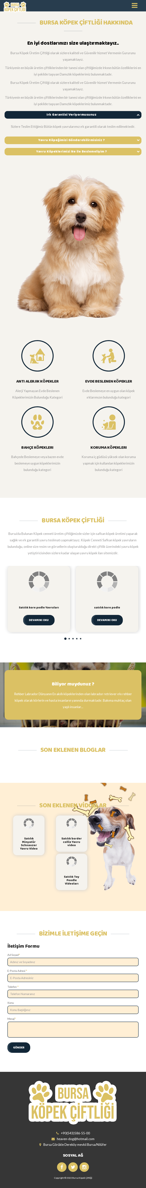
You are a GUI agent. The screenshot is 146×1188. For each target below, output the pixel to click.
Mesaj (11, 1018)
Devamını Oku (39, 620)
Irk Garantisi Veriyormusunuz (71, 114)
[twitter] (73, 1167)
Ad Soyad (13, 954)
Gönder (19, 1047)
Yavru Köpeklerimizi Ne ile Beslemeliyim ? (71, 151)
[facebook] (61, 1167)
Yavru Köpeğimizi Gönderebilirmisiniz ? (71, 140)
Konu (10, 1002)
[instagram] (84, 1167)
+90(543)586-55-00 (75, 1133)
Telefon (13, 986)
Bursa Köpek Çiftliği (82, 1177)
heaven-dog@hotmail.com (75, 1139)
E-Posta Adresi (17, 970)
